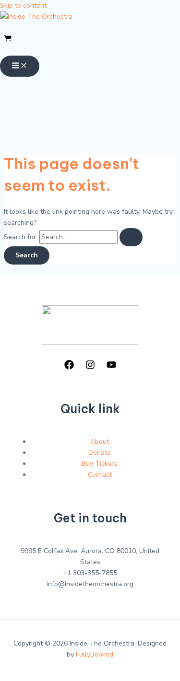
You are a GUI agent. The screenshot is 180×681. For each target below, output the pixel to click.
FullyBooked (94, 654)
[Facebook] (69, 367)
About (99, 441)
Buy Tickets (100, 463)
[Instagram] (90, 367)
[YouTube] (111, 367)
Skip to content (23, 5)
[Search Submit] (131, 237)
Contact (100, 474)
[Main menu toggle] (19, 66)
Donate (99, 452)
